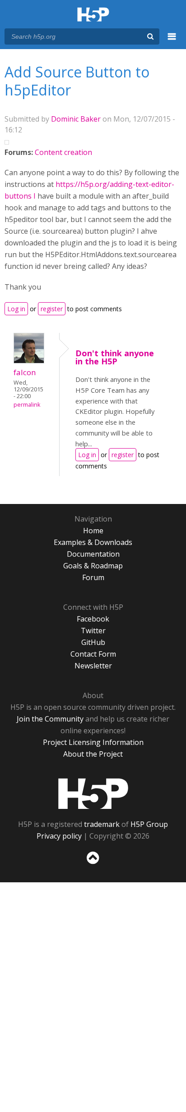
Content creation (63, 152)
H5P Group (149, 824)
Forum (93, 577)
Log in (16, 308)
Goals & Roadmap (93, 566)
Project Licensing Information (93, 742)
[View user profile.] (29, 361)
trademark (102, 824)
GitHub (93, 642)
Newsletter (93, 666)
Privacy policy (59, 836)
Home (93, 531)
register (52, 308)
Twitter (93, 630)
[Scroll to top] (93, 864)
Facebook (93, 619)
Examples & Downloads (93, 542)
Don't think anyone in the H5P (114, 357)
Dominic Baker (76, 119)
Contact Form (93, 654)
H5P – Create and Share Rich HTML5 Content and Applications (93, 15)
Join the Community (50, 719)
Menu (172, 41)
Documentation (93, 554)
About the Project (93, 754)
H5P (93, 793)
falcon (25, 372)
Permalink (27, 404)
